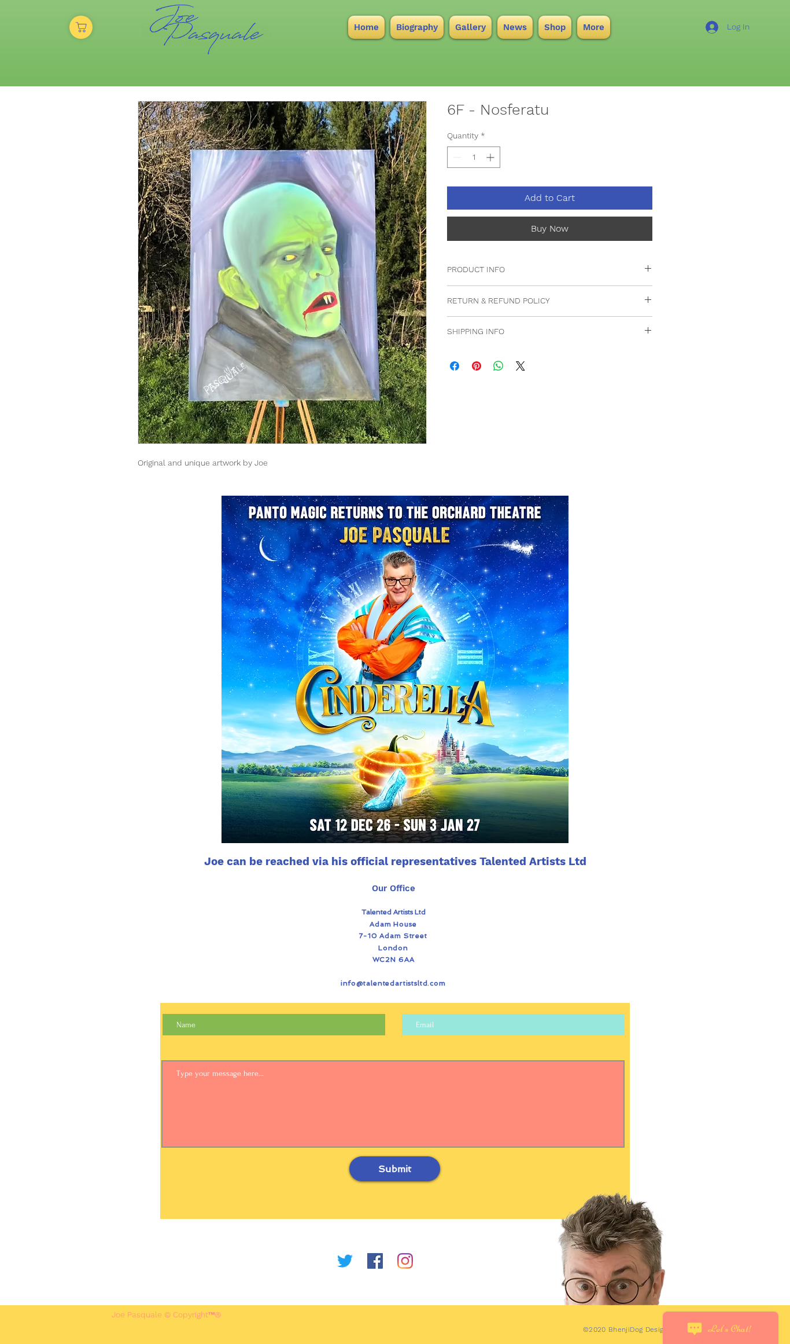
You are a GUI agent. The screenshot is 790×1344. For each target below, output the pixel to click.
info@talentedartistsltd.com (393, 983)
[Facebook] (375, 1261)
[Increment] (491, 157)
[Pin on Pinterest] (476, 366)
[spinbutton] (473, 157)
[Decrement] (456, 157)
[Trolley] (81, 27)
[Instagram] (405, 1261)
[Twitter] (345, 1261)
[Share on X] (520, 366)
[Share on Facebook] (455, 366)
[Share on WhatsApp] (498, 366)
